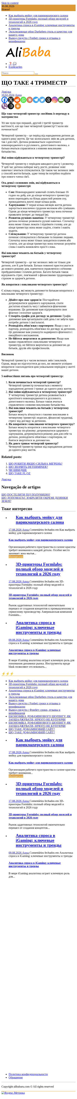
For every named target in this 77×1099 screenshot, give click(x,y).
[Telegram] (36, 100)
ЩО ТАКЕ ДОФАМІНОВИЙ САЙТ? (32, 729)
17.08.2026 (15, 529)
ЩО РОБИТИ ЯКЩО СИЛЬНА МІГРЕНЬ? (35, 463)
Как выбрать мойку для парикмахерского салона (38, 15)
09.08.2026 (15, 639)
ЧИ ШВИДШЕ (18, 470)
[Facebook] (4, 100)
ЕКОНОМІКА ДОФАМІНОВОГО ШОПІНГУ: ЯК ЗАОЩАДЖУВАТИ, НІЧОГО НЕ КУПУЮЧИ (40, 718)
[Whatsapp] (23, 100)
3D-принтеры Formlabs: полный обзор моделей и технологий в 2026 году (39, 569)
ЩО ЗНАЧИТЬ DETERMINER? (28, 466)
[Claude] (30, 100)
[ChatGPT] (67, 100)
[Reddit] (17, 100)
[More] (18, 106)
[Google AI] (11, 106)
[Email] (61, 100)
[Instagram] (55, 100)
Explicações (15, 66)
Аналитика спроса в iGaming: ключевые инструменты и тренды (38, 627)
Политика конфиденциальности (28, 1074)
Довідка (6, 91)
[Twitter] (42, 100)
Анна (18, 95)
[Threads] (48, 100)
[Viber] (4, 106)
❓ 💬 (12, 63)
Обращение (16, 1077)
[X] (11, 100)
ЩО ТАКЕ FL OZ (19, 473)
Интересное (16, 556)
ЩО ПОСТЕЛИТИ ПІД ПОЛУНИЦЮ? (25, 494)
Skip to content (9, 2)
